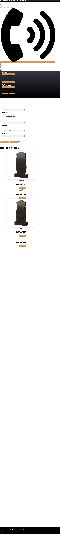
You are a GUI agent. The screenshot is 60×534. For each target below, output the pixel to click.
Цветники (4, 84)
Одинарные (10, 75)
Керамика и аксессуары (10, 88)
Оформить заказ (4, 141)
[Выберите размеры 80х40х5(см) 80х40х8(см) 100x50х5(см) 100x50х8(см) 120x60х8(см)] (14, 109)
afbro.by (26, 529)
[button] (27, 63)
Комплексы (10, 79)
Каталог (5, 102)
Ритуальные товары (6, 85)
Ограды (10, 83)
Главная (1, 102)
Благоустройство (6, 80)
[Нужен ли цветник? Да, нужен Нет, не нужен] (14, 122)
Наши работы (10, 95)
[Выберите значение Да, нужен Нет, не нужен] (14, 130)
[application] (7, 72)
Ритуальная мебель (10, 89)
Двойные (10, 76)
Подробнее (22, 198)
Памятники (4, 72)
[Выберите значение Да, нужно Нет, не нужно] (14, 136)
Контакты (10, 96)
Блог (3, 90)
